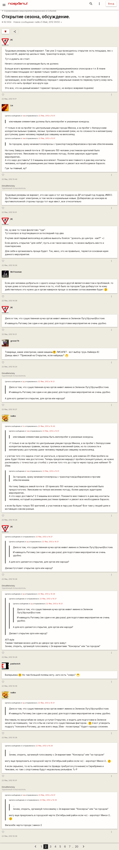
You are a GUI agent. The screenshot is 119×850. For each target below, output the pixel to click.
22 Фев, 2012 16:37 (9, 781)
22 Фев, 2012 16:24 (9, 367)
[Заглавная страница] (18, 2)
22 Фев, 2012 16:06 (9, 265)
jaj (11, 39)
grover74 (14, 341)
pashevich (15, 664)
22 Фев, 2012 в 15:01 (46, 116)
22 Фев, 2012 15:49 (9, 179)
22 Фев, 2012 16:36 (9, 686)
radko (38, 22)
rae (24, 116)
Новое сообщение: (23, 22)
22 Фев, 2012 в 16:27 (44, 537)
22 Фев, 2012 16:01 (9, 212)
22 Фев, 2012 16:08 (9, 301)
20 (76, 846)
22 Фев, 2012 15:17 (9, 99)
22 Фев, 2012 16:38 (9, 836)
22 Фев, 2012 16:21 (9, 334)
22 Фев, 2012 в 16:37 (46, 795)
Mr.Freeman (16, 272)
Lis (11, 105)
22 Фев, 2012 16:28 (9, 520)
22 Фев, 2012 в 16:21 (46, 382)
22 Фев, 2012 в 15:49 (46, 426)
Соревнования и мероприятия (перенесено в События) (29, 11)
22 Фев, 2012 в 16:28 (46, 594)
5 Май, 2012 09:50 (51, 22)
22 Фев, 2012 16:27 (9, 409)
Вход (111, 3)
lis (24, 426)
